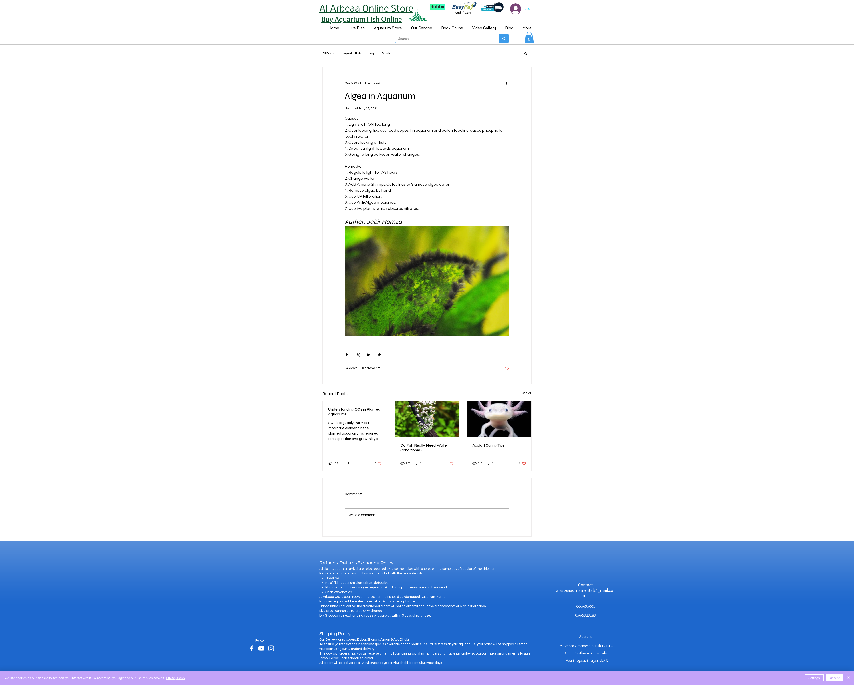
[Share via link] (379, 354)
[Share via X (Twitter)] (358, 354)
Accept (835, 678)
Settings (814, 678)
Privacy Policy (175, 678)
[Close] (848, 677)
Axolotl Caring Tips (488, 445)
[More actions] (506, 83)
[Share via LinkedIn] (369, 354)
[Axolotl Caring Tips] (499, 419)
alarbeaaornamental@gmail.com (584, 593)
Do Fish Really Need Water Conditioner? (424, 448)
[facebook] (251, 648)
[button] (529, 37)
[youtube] (261, 648)
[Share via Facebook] (347, 354)
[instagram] (271, 648)
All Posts (328, 53)
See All (527, 393)
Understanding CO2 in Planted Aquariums (354, 412)
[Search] (504, 38)
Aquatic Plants (380, 53)
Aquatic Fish (352, 53)
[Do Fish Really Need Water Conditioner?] (427, 419)
